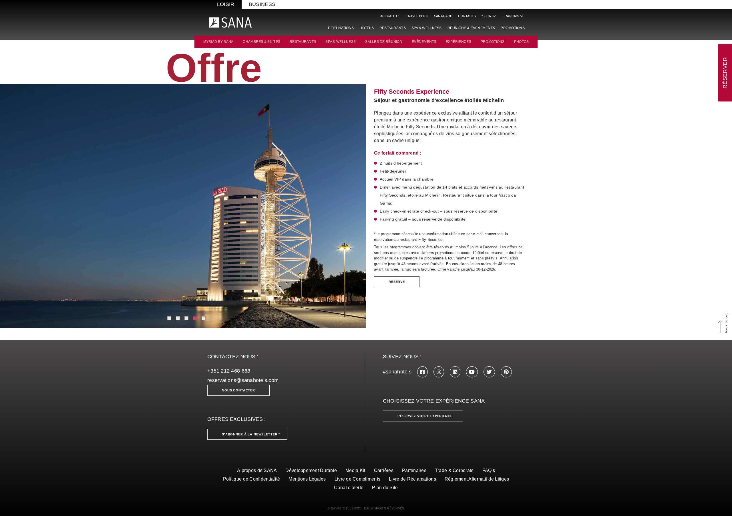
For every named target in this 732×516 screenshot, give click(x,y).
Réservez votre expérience (425, 416)
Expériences (458, 42)
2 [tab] (178, 318)
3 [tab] (186, 318)
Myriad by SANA (218, 42)
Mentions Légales (307, 479)
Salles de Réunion (383, 42)
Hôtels (366, 28)
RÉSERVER (725, 73)
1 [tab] (169, 318)
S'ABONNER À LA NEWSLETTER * (251, 434)
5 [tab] (204, 318)
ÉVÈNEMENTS (424, 42)
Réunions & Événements (471, 28)
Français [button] (514, 16)
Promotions (513, 28)
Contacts (467, 16)
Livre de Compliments (357, 479)
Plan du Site (385, 487)
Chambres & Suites (261, 42)
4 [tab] (195, 318)
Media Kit (355, 470)
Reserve (397, 281)
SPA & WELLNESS (340, 42)
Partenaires (414, 470)
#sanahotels (397, 372)
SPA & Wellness (426, 28)
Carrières (383, 470)
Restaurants (392, 28)
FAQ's (488, 470)
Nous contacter (238, 390)
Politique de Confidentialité (251, 479)
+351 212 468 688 (228, 371)
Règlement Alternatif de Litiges (477, 479)
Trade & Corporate (454, 470)
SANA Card (443, 16)
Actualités (390, 16)
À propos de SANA (257, 470)
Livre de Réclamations (412, 479)
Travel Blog (417, 16)
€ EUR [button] (489, 16)
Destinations (341, 28)
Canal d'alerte (348, 487)
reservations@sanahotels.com (243, 380)
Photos (521, 42)
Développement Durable (311, 470)
